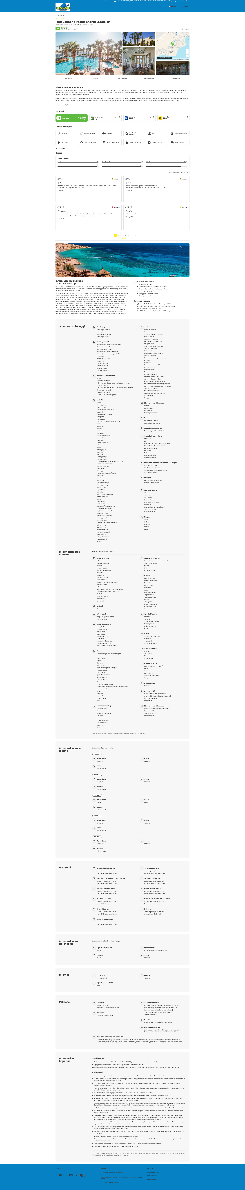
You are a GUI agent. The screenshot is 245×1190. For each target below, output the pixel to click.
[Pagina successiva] (132, 235)
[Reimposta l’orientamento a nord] (187, 55)
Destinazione (149, 78)
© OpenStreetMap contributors (181, 59)
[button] (172, 43)
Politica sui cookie (152, 1175)
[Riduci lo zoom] (187, 53)
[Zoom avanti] (187, 50)
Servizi (95, 78)
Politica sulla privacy (153, 1172)
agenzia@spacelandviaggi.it (179, 1)
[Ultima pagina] (135, 235)
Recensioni (122, 78)
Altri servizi (60, 148)
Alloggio (69, 78)
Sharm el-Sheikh (62, 19)
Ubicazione (176, 78)
